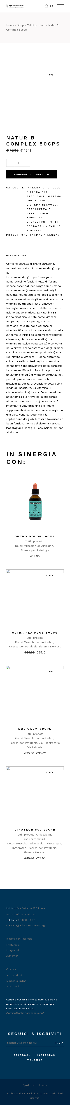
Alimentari (12, 955)
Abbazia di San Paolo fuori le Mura (29, 1093)
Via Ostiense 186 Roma (31, 908)
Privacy (43, 1085)
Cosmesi (11, 969)
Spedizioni (12, 986)
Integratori (37, 187)
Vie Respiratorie (49, 743)
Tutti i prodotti (34, 541)
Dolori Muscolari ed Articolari (34, 546)
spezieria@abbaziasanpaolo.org (25, 925)
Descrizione (16, 255)
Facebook (22, 1055)
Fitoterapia (54, 843)
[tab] (16, 256)
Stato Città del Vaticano (21, 914)
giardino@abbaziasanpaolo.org (25, 1012)
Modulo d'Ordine (16, 980)
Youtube (35, 1060)
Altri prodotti (14, 975)
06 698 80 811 (26, 920)
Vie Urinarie (35, 747)
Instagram (46, 1055)
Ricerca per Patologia (35, 550)
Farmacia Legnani (45, 235)
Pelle (55, 187)
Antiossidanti (44, 834)
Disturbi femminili (34, 839)
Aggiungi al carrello (31, 174)
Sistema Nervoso (42, 205)
